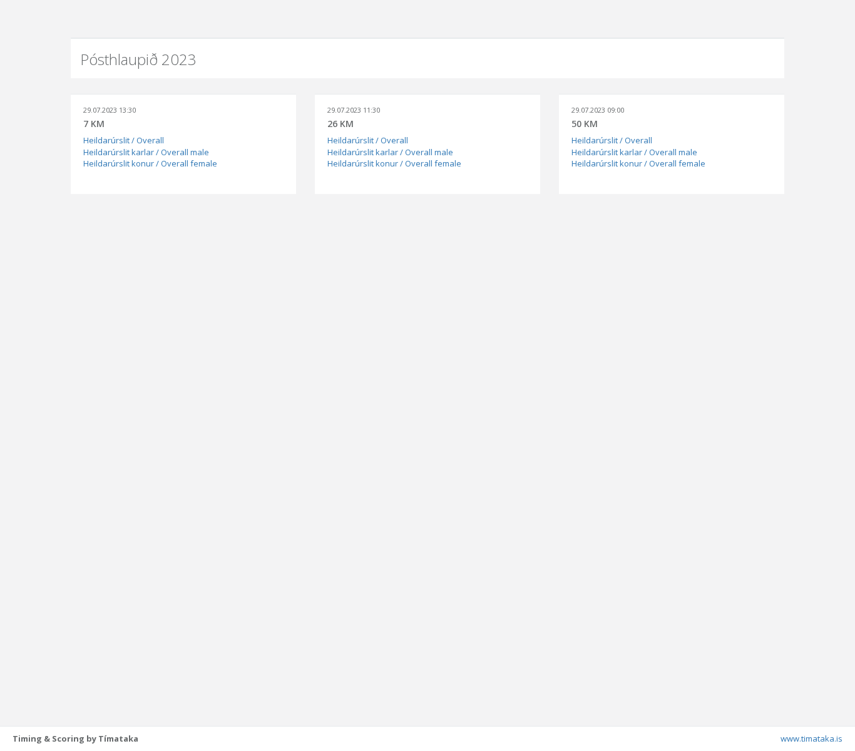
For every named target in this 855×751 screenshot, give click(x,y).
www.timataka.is (811, 738)
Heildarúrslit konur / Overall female (150, 163)
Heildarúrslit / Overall (123, 140)
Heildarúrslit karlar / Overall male (146, 152)
